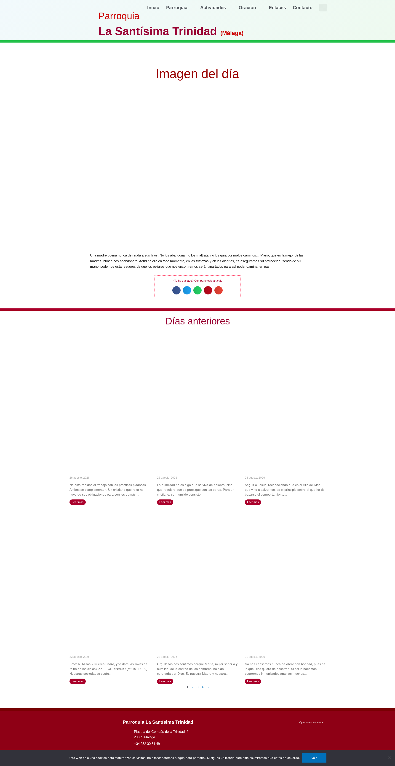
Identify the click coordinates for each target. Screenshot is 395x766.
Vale (314, 758)
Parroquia (176, 7)
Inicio (153, 7)
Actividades (213, 7)
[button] (323, 7)
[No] (389, 757)
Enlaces (277, 7)
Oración (247, 7)
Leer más (77, 502)
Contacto (302, 7)
